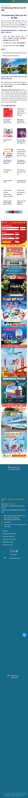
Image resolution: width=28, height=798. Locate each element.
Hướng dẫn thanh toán (9, 536)
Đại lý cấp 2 (14, 554)
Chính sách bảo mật (8, 542)
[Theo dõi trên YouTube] (17, 551)
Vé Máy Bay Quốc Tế (6, 5)
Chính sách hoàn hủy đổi (9, 539)
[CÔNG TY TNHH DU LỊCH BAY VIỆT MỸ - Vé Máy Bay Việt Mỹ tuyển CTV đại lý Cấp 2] (14, 1)
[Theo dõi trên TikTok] (14, 551)
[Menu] (2, 1)
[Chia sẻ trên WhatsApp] (7, 212)
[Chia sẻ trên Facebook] (9, 212)
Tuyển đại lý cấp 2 (8, 544)
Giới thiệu (5, 531)
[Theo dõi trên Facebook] (11, 551)
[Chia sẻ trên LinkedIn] (18, 212)
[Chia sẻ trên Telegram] (21, 212)
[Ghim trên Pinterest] (15, 212)
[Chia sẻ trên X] (12, 212)
